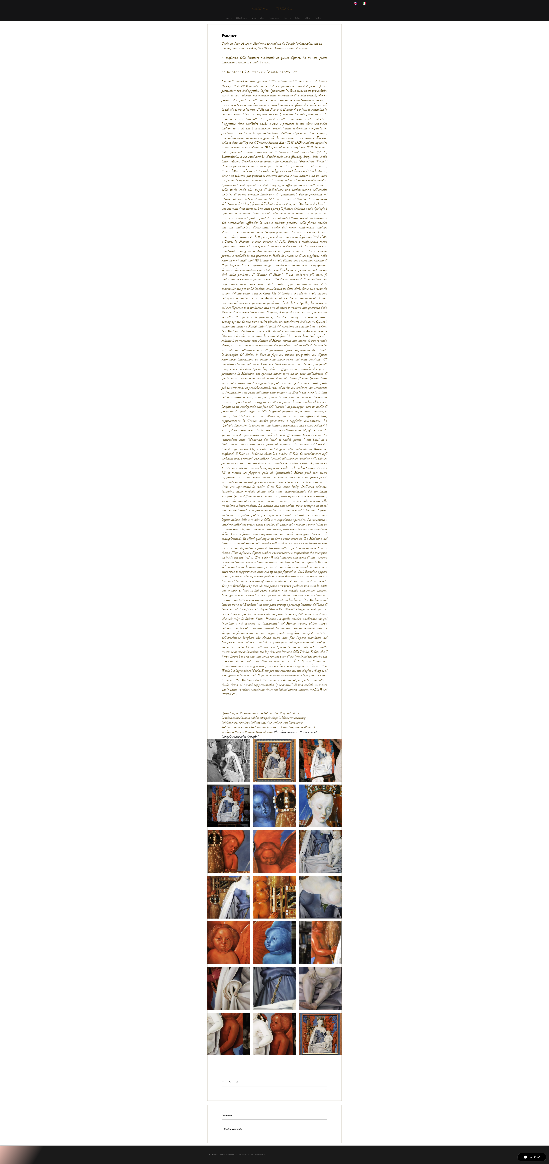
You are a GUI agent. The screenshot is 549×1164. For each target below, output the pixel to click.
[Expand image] (228, 760)
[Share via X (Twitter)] (230, 1082)
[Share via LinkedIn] (237, 1082)
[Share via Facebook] (223, 1082)
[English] (356, 3)
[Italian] (365, 3)
